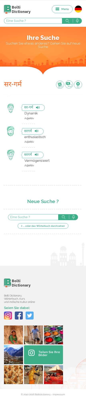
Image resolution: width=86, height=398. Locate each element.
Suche (67, 21)
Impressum (59, 394)
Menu (65, 9)
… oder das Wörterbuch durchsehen (44, 226)
